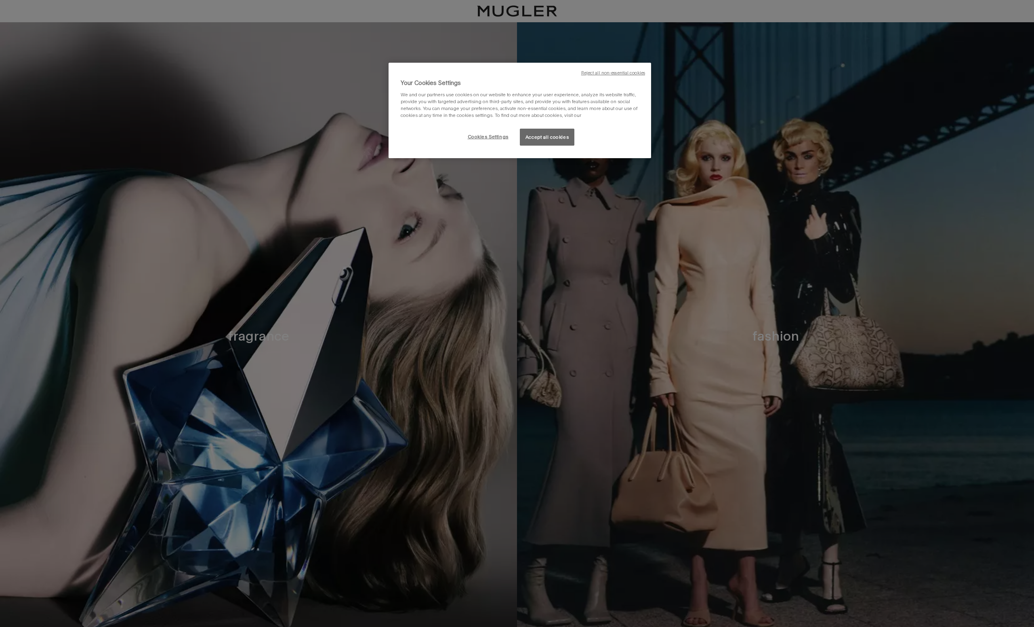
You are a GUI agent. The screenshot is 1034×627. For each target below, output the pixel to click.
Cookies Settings (488, 136)
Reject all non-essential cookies (613, 72)
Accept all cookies (547, 137)
